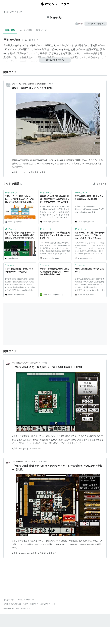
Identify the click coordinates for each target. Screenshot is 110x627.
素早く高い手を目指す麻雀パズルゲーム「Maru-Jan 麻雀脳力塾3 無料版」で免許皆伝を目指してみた (20, 235)
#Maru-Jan (35, 448)
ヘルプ (25, 604)
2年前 (51, 84)
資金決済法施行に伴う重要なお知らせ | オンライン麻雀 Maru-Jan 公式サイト (55, 235)
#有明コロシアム (20, 172)
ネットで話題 (26, 30)
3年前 (44, 461)
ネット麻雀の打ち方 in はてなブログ (26, 363)
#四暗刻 (42, 553)
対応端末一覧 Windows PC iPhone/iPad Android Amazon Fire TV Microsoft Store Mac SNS (89, 209)
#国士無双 (52, 553)
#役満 (34, 553)
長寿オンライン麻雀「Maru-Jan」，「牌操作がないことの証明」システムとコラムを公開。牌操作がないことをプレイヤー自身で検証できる (20, 199)
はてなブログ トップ (14, 12)
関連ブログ (41, 30)
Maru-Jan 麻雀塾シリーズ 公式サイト (89, 270)
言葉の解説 (10, 30)
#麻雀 (43, 172)
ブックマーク (11, 192)
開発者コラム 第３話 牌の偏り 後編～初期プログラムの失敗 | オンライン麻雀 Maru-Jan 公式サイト (54, 199)
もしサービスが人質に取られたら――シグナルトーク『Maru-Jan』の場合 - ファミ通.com (90, 235)
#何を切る (24, 448)
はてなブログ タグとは (12, 604)
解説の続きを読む (54, 60)
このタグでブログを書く (95, 24)
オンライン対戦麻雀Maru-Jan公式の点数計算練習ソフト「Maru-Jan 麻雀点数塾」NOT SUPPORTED (55, 271)
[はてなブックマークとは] (21, 183)
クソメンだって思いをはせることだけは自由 (29, 84)
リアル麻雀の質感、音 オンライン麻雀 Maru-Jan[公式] (89, 197)
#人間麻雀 (34, 172)
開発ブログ (34, 604)
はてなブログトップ (47, 604)
